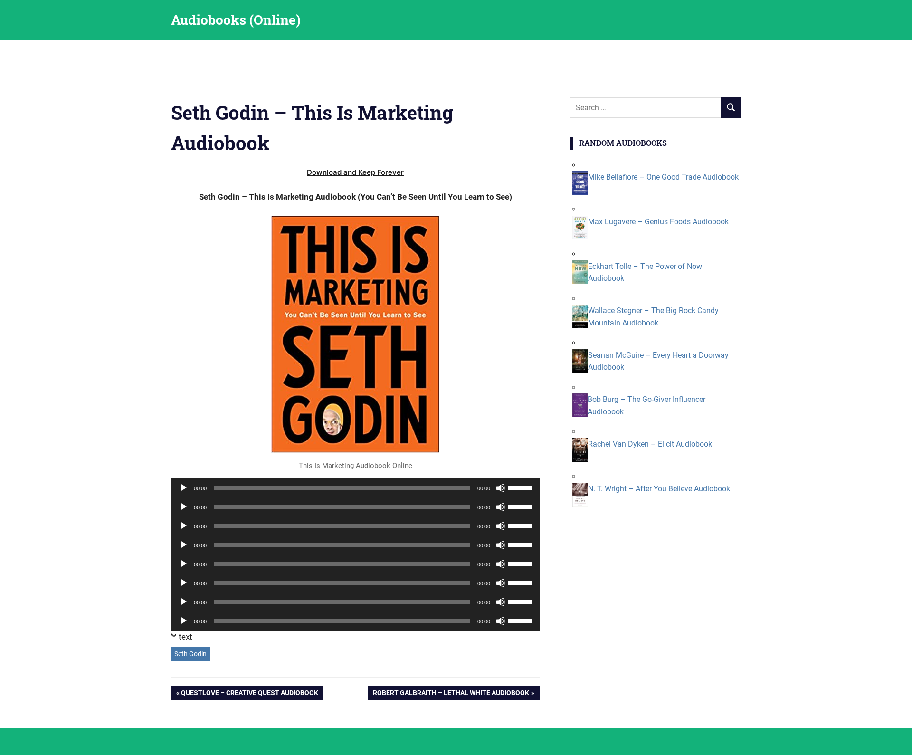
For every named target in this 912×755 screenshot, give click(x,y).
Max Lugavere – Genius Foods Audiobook (658, 221)
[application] (355, 487)
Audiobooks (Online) (236, 20)
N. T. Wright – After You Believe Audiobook (659, 488)
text (185, 636)
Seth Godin (190, 654)
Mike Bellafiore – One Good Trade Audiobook (663, 177)
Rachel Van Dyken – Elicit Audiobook (650, 444)
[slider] (521, 487)
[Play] (183, 488)
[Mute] (500, 488)
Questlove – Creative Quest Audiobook (249, 694)
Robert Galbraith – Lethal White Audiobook (450, 694)
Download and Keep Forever (355, 172)
